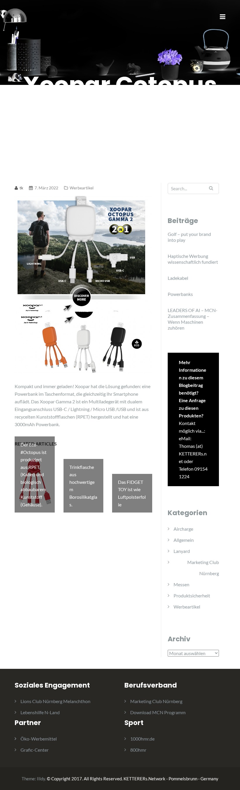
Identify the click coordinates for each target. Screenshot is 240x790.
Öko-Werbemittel (38, 738)
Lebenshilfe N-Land (40, 712)
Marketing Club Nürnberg (203, 567)
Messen (181, 584)
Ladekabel (178, 278)
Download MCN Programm (158, 712)
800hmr (138, 750)
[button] (228, 8)
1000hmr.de (142, 738)
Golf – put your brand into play (189, 237)
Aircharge (183, 529)
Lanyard (182, 551)
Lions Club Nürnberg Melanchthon (55, 701)
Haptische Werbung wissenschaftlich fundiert (193, 259)
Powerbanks (180, 294)
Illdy (41, 778)
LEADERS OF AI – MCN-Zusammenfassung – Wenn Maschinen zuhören (192, 318)
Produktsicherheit (192, 595)
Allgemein (184, 540)
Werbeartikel (82, 187)
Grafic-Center (34, 750)
